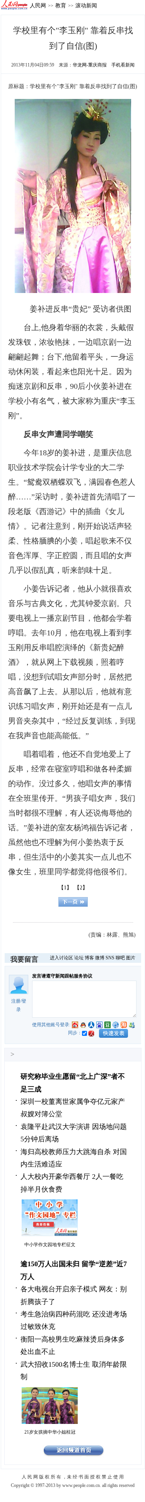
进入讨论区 (61, 957)
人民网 (38, 5)
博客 (89, 957)
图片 (130, 957)
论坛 (79, 957)
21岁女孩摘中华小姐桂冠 (49, 1432)
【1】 (65, 888)
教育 (60, 5)
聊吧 (120, 957)
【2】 (81, 888)
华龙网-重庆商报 (90, 65)
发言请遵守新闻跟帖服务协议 (62, 976)
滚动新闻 (86, 5)
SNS (110, 957)
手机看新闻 (123, 65)
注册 (15, 1001)
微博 (99, 957)
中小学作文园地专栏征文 (49, 1244)
